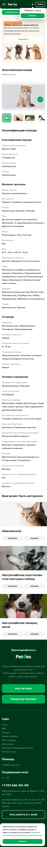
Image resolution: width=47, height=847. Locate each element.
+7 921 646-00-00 (15, 785)
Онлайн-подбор (10, 736)
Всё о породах (9, 740)
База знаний (8, 744)
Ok (7, 778)
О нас (5, 725)
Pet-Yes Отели (9, 752)
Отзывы (6, 733)
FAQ (4, 729)
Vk (3, 778)
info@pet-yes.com (11, 765)
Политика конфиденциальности (17, 748)
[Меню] (4, 4)
